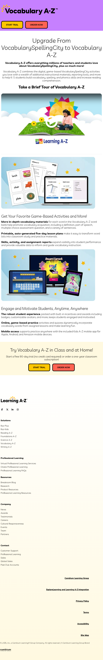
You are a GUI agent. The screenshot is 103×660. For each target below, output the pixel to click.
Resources (6, 477)
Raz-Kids (5, 429)
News (3, 509)
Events (4, 527)
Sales (3, 557)
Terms (86, 612)
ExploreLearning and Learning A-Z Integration (67, 589)
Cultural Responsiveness (12, 523)
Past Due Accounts (10, 564)
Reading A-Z (6, 432)
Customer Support (9, 550)
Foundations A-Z (8, 436)
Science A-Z (6, 440)
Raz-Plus (5, 425)
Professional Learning (12, 458)
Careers (4, 520)
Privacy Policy (82, 601)
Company (6, 504)
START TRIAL (12, 24)
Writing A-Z (6, 446)
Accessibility (83, 624)
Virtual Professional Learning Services (18, 463)
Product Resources (9, 489)
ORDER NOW (36, 24)
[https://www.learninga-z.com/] (51, 400)
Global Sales (6, 561)
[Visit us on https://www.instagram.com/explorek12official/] (24, 409)
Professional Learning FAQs (13, 470)
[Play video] (51, 122)
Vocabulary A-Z (8, 443)
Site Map (85, 635)
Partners (5, 534)
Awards (4, 513)
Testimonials (6, 516)
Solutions (6, 420)
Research (5, 486)
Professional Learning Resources (16, 493)
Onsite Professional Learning (14, 467)
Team (3, 530)
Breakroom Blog (8, 482)
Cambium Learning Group (77, 578)
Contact (5, 545)
